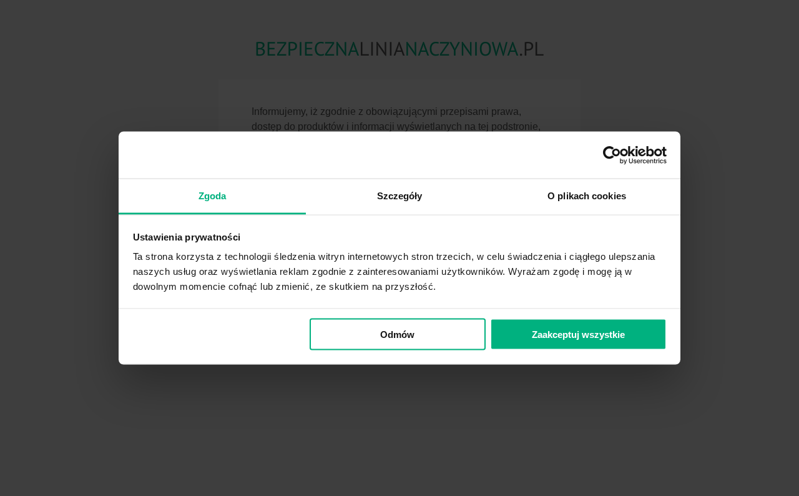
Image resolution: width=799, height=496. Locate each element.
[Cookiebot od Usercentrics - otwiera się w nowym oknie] (612, 155)
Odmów (397, 334)
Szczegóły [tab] (400, 196)
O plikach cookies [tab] (586, 196)
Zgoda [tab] (213, 196)
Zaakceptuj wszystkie (578, 334)
